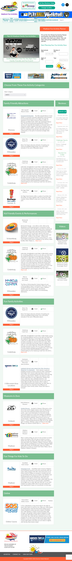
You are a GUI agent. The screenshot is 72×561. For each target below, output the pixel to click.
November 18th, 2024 (63, 182)
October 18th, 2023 (62, 208)
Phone (44, 110)
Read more (24, 183)
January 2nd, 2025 (62, 168)
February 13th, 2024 (62, 195)
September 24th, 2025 (63, 126)
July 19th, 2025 (61, 142)
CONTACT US (16, 554)
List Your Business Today (46, 3)
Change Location (46, 7)
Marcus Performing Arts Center (25, 278)
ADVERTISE (7, 554)
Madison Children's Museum (25, 432)
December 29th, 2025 (63, 115)
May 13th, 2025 (61, 156)
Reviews (50, 500)
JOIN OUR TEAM (27, 554)
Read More (59, 123)
